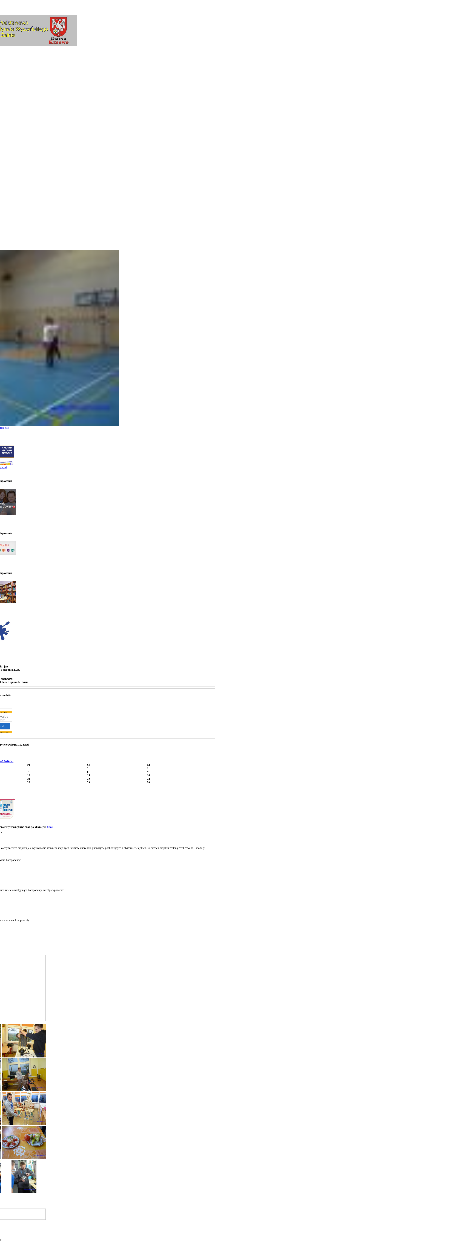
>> (11, 761)
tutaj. (50, 826)
